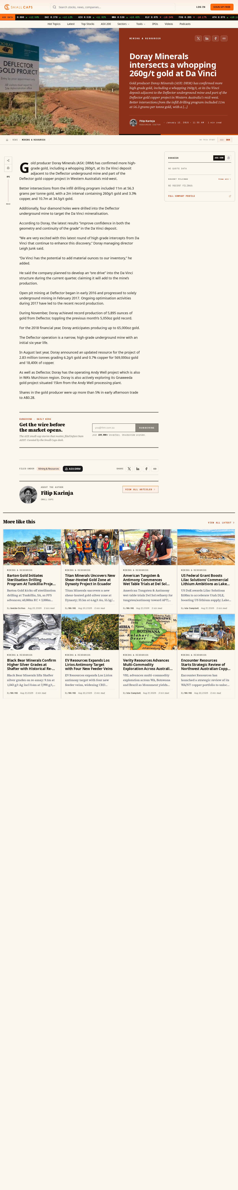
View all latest (219, 522)
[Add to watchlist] (228, 158)
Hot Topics (54, 24)
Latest (71, 24)
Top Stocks (87, 24)
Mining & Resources (48, 468)
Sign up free (222, 7)
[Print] (8, 168)
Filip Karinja (147, 121)
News (15, 140)
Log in (200, 7)
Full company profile (181, 196)
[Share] (8, 160)
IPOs (155, 24)
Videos (169, 24)
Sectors (122, 24)
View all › (224, 179)
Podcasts (185, 24)
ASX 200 (106, 24)
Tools (139, 24)
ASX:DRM (75, 468)
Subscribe (147, 427)
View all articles (138, 489)
